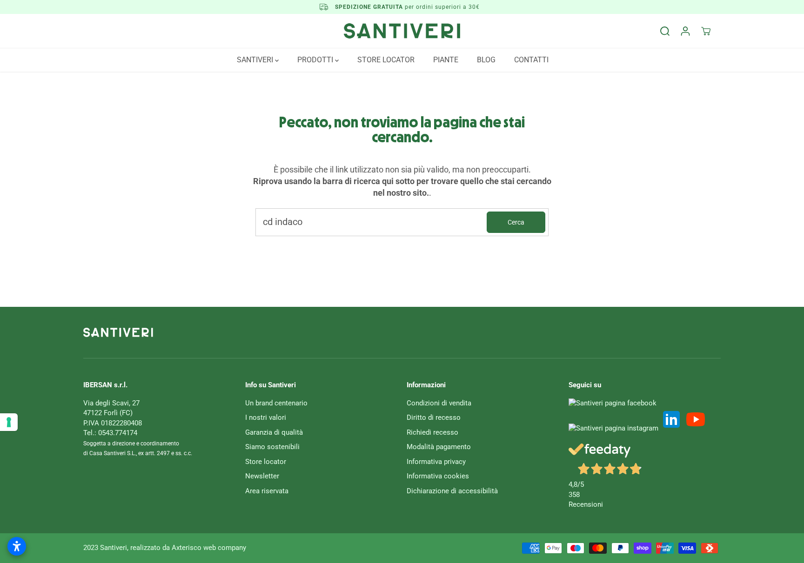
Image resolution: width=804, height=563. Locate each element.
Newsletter (262, 476)
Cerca (516, 222)
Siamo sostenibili (272, 447)
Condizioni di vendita (439, 403)
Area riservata (266, 491)
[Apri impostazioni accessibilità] (16, 546)
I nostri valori (265, 417)
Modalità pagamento (439, 447)
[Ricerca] (665, 31)
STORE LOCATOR (386, 59)
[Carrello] (706, 31)
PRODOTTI (316, 59)
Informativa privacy (436, 461)
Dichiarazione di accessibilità (452, 491)
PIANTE (445, 59)
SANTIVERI (256, 59)
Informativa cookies (438, 476)
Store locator (265, 461)
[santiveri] (402, 31)
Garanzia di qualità (274, 432)
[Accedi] (685, 31)
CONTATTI (531, 59)
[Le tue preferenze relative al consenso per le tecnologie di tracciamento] (9, 422)
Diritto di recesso (434, 417)
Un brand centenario (276, 403)
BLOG (486, 59)
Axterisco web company (209, 547)
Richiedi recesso (432, 432)
